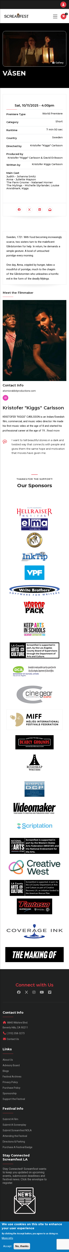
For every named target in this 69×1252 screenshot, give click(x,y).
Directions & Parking (14, 1141)
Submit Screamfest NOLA (17, 1130)
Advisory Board (11, 1065)
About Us (8, 1059)
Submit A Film (10, 1119)
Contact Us (13, 1039)
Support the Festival (14, 1099)
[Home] (16, 16)
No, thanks (21, 1246)
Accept (7, 1246)
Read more (53, 430)
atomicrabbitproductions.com (19, 390)
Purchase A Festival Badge (17, 1147)
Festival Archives (12, 1076)
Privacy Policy (10, 1082)
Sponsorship (10, 1093)
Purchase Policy (11, 1087)
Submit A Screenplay (14, 1124)
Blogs (6, 1071)
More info (7, 1238)
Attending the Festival (15, 1136)
